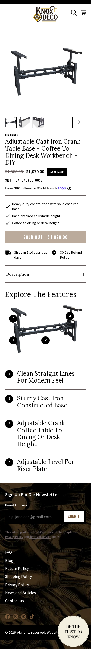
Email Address (16, 505)
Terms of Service (40, 537)
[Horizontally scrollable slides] (45, 72)
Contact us (14, 601)
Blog (9, 560)
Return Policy (17, 568)
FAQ (8, 552)
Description (17, 274)
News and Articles (20, 593)
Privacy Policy (14, 537)
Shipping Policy (18, 576)
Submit (74, 516)
